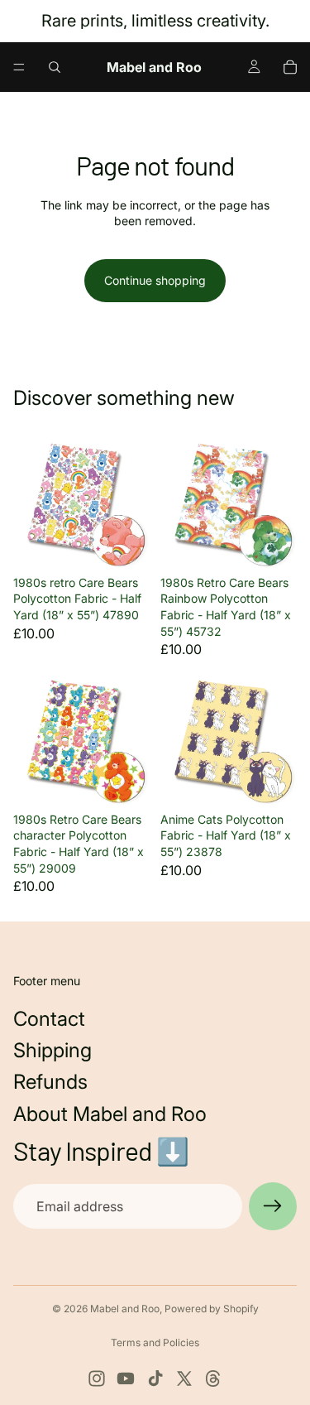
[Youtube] (126, 1378)
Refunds (50, 1082)
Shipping (52, 1050)
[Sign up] (273, 1206)
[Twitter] (184, 1378)
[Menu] (19, 67)
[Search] (54, 67)
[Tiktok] (155, 1378)
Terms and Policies (155, 1342)
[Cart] (290, 67)
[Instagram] (97, 1378)
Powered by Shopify (212, 1308)
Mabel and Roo (125, 1308)
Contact (49, 1019)
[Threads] (213, 1378)
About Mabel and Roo (110, 1114)
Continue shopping (155, 280)
